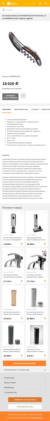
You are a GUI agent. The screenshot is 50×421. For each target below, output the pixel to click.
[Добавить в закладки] (22, 213)
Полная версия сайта (25, 407)
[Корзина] (45, 3)
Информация (9, 387)
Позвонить (25, 400)
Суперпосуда (9, 378)
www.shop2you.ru (37, 418)
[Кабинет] (40, 3)
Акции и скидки (10, 382)
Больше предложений (24, 363)
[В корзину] (21, 243)
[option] (25, 46)
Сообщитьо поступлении (10, 96)
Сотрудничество (10, 392)
